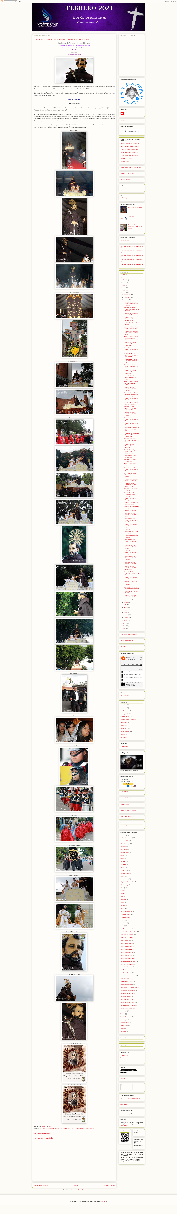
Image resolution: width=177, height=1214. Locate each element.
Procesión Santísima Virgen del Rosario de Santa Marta (131, 343)
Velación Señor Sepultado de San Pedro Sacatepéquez (131, 434)
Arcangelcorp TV (125, 1104)
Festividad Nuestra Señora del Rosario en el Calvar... (131, 541)
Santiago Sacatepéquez (127, 1002)
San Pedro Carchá (125, 973)
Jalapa (122, 876)
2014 (124, 287)
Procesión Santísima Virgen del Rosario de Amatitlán (131, 303)
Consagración (124, 714)
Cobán (122, 855)
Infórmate (131, 216)
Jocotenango (124, 879)
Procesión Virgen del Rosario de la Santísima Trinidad (131, 309)
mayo (126, 610)
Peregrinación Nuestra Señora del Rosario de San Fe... (131, 398)
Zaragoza (123, 1031)
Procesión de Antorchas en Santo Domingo (131, 313)
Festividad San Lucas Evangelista (130, 456)
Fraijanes (123, 867)
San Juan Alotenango (126, 943)
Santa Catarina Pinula (126, 981)
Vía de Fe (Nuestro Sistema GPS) (130, 1098)
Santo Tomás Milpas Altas (127, 1008)
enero (126, 620)
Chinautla (123, 846)
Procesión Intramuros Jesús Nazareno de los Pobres (131, 440)
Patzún (122, 908)
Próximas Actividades (126, 640)
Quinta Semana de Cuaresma (129, 155)
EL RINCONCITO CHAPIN (128, 810)
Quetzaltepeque (125, 917)
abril (125, 612)
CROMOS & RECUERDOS (128, 173)
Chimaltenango (124, 844)
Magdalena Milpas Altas (127, 882)
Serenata (123, 737)
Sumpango (123, 1011)
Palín (121, 896)
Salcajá (122, 926)
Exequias (123, 725)
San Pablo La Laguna (126, 970)
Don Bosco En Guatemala (128, 719)
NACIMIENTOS (124, 792)
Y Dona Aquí (124, 746)
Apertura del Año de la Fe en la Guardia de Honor (131, 587)
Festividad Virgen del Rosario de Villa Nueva (131, 530)
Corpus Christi (124, 716)
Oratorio (122, 890)
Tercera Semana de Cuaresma (129, 149)
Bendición (123, 705)
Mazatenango (124, 885)
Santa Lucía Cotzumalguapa (128, 987)
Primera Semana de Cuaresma (129, 143)
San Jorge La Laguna (126, 937)
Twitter (122, 1058)
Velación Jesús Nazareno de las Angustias (131, 493)
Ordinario (52, 1128)
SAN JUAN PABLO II (126, 798)
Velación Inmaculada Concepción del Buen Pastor (131, 475)
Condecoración (124, 711)
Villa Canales (124, 1022)
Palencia (122, 893)
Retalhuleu (123, 923)
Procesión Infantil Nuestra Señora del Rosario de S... (131, 469)
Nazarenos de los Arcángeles (129, 634)
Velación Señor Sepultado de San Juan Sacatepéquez (131, 451)
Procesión (80, 1128)
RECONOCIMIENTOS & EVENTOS (130, 167)
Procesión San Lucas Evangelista (130, 460)
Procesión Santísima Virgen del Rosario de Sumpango (131, 372)
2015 (124, 285)
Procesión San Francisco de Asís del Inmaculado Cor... (131, 526)
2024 (124, 275)
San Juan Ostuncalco (126, 955)
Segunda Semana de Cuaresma (129, 146)
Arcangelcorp (124, 1125)
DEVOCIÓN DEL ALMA (127, 816)
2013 (124, 290)
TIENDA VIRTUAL (125, 179)
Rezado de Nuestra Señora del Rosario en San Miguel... (131, 355)
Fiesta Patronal (124, 731)
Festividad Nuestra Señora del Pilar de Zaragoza (130, 498)
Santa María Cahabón (126, 993)
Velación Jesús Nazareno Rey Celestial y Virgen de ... (131, 332)
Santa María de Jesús (126, 999)
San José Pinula (125, 940)
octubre (126, 300)
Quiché (122, 920)
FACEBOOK (123, 1055)
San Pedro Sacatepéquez (127, 975)
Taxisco (122, 1014)
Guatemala (46, 1128)
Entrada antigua (109, 1185)
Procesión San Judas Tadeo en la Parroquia (131, 393)
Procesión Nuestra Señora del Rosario (130, 509)
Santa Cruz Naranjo (126, 984)
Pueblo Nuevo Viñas (126, 911)
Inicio (76, 1185)
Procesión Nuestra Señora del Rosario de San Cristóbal (131, 408)
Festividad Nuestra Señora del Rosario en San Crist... (131, 520)
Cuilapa (122, 858)
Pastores (123, 899)
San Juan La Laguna (126, 952)
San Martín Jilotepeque (127, 964)
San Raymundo (125, 978)
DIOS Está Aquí (125, 804)
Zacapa (122, 1028)
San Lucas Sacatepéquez (127, 961)
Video (122, 120)
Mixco (122, 888)
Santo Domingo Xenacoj (127, 1005)
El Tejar (122, 861)
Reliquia (122, 734)
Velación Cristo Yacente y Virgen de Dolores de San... (131, 360)
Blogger (104, 1201)
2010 (124, 626)
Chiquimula (123, 849)
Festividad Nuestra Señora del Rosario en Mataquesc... (131, 552)
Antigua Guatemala (126, 838)
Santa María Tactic (125, 996)
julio (125, 605)
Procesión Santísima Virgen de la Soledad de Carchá (135, 226)
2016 (124, 282)
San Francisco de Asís (89, 1128)
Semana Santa (124, 161)
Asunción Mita (124, 841)
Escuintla (123, 864)
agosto (126, 602)
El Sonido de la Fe (125, 695)
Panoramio (123, 1061)
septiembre (127, 600)
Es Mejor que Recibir (126, 198)
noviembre (127, 297)
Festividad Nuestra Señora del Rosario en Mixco (131, 514)
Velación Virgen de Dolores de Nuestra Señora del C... (130, 484)
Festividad (123, 728)
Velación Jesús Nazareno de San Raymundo (131, 479)
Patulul (122, 902)
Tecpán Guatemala (126, 1017)
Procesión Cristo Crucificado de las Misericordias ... (130, 319)
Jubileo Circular (125, 240)
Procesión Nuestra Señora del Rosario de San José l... (131, 388)
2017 (124, 280)
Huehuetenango (125, 873)
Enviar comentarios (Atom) (78, 1190)
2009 (124, 628)
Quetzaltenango (125, 914)
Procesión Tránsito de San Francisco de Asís (131, 596)
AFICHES (123, 646)
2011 (124, 623)
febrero (126, 617)
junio (125, 607)
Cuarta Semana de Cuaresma (129, 152)
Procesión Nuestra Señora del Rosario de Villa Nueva (131, 349)
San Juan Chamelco (126, 946)
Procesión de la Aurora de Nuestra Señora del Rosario (131, 377)
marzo (126, 615)
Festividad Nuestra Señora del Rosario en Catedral (131, 558)
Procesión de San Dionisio (131, 506)
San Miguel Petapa (126, 967)
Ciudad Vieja (124, 852)
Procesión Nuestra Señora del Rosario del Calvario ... (131, 413)
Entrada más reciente (41, 1185)
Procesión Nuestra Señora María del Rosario (129, 446)
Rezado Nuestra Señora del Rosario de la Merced (131, 338)
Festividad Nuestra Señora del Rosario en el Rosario (131, 547)
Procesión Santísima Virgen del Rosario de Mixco (131, 366)
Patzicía (122, 905)
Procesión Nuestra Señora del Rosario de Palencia (131, 419)
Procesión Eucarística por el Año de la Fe (131, 503)
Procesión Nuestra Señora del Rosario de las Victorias (131, 567)
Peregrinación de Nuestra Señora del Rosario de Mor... (131, 429)
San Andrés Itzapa (125, 929)
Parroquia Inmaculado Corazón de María (66, 1128)
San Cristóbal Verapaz (126, 934)
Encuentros (123, 722)
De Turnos (123, 188)
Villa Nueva (123, 1025)
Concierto (123, 708)
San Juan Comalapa (126, 949)
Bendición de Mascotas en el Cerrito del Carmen (130, 583)
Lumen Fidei (124, 825)
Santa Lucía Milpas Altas (127, 990)
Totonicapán (124, 1019)
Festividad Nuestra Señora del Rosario (130, 562)
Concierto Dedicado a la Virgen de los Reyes (135, 207)
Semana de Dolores (126, 158)
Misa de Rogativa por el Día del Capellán (131, 403)
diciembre (127, 294)
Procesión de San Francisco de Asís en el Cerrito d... (131, 573)
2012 (41, 1128)
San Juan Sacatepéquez (127, 958)
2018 (124, 277)
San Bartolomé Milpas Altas (128, 932)
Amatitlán (123, 835)
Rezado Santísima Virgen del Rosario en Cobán (131, 327)
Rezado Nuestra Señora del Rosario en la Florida (131, 383)
